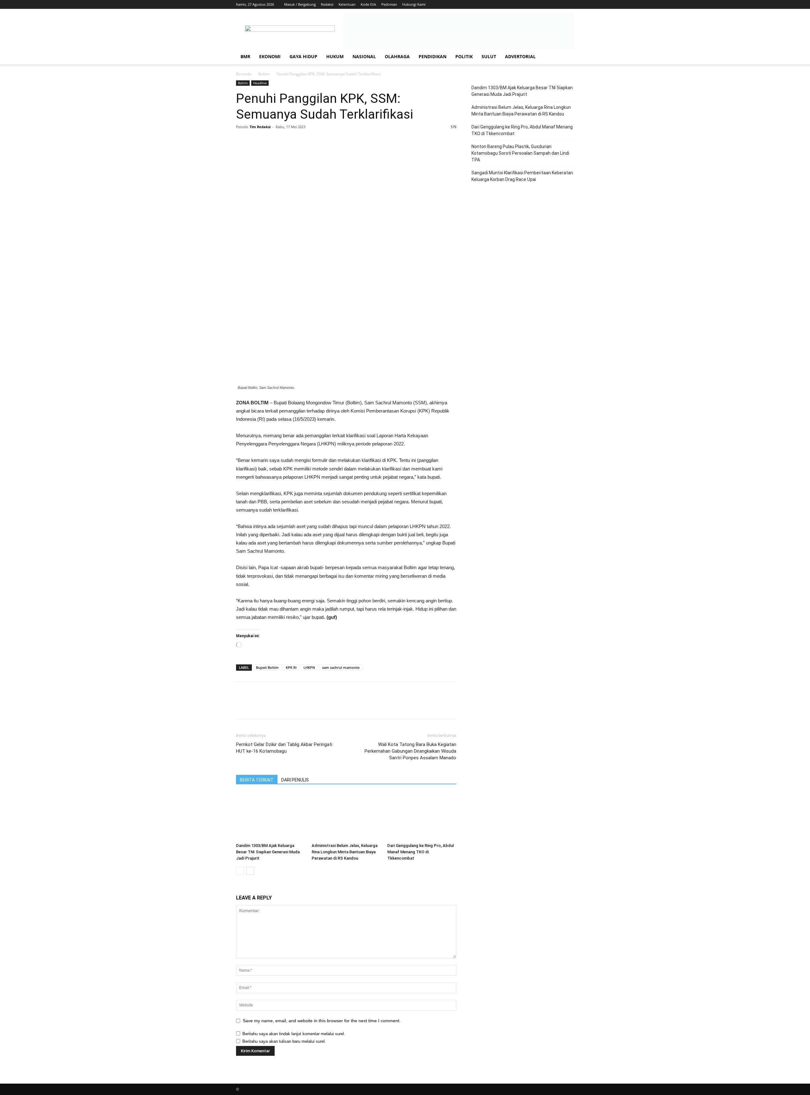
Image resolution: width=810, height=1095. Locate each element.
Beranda (243, 74)
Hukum (335, 56)
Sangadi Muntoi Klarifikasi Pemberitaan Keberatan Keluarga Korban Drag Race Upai (522, 176)
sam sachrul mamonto (341, 667)
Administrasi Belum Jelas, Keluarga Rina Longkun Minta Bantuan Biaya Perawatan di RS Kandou (344, 852)
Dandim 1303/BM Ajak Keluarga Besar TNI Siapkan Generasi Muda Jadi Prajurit (268, 852)
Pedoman (389, 4)
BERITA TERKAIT (257, 779)
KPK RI (291, 667)
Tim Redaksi (260, 126)
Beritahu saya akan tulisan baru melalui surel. (284, 1041)
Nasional (364, 56)
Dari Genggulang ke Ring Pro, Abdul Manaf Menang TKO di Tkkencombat (420, 852)
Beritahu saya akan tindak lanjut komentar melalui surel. (293, 1033)
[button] (566, 57)
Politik (464, 56)
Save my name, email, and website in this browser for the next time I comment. (322, 1020)
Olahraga (397, 56)
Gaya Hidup (303, 56)
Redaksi (327, 4)
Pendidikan (432, 56)
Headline (260, 83)
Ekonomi (270, 56)
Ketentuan (347, 4)
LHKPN (309, 667)
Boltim (264, 74)
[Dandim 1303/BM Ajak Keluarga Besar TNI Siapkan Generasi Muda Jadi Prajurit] (270, 816)
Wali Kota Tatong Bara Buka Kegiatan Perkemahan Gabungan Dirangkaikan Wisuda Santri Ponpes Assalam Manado (410, 751)
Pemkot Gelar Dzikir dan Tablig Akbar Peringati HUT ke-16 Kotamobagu (284, 748)
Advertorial (520, 56)
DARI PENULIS (295, 779)
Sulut (489, 56)
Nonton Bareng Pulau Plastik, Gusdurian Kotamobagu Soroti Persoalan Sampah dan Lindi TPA (520, 153)
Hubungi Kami (414, 4)
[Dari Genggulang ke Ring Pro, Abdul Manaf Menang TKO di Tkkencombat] (421, 816)
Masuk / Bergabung (300, 4)
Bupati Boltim (267, 667)
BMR (245, 56)
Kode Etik (368, 4)
